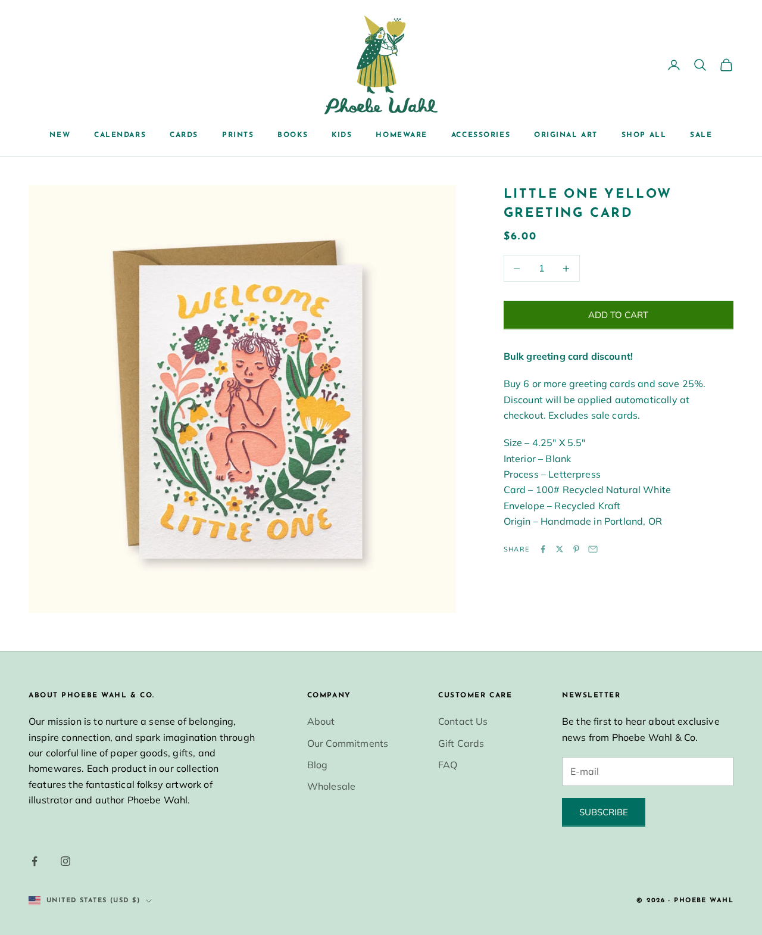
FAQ (447, 765)
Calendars (120, 135)
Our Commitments (347, 743)
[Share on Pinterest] (576, 549)
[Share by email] (593, 549)
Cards (184, 135)
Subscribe (603, 812)
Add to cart (618, 314)
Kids (342, 135)
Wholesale (331, 786)
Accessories (480, 135)
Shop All (644, 135)
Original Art (566, 135)
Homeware (401, 135)
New (59, 135)
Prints (238, 135)
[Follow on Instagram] (65, 861)
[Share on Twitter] (559, 549)
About (321, 721)
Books (292, 135)
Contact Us (463, 721)
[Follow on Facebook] (34, 861)
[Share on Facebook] (543, 549)
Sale (701, 135)
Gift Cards (461, 743)
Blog (317, 765)
